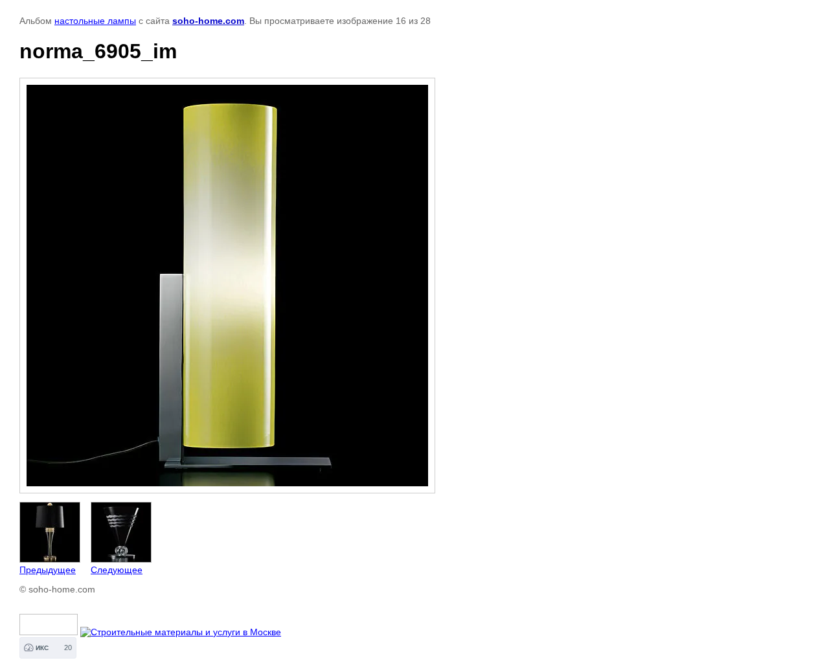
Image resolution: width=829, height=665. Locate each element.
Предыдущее (47, 570)
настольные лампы (95, 21)
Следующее (116, 570)
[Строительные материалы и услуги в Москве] (180, 632)
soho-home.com (208, 21)
